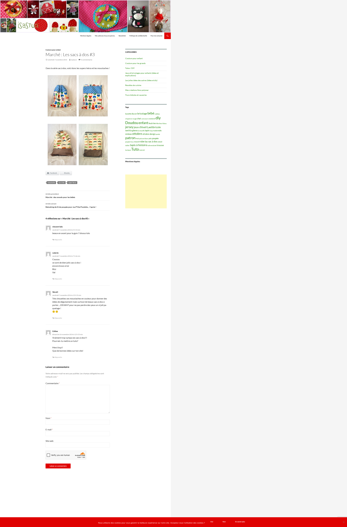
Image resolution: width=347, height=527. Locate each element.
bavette (128, 114)
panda (158, 134)
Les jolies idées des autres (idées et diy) (141, 80)
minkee (128, 134)
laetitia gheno (131, 130)
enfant (143, 123)
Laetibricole (154, 127)
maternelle (157, 130)
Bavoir (134, 114)
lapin (147, 130)
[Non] (343, 522)
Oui (211, 522)
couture (152, 118)
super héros (72, 182)
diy (158, 117)
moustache (51, 182)
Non (224, 522)
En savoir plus (240, 522)
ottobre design (148, 134)
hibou (164, 123)
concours (144, 119)
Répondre (58, 240)
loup (151, 131)
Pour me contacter (157, 36)
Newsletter (122, 36)
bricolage (142, 113)
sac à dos (62, 182)
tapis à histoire (138, 145)
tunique (128, 150)
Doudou (131, 123)
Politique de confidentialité (138, 36)
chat (139, 118)
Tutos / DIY (130, 68)
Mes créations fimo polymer (137, 90)
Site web (49, 441)
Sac (146, 141)
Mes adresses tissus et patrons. (105, 36)
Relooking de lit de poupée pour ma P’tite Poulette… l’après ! (71, 205)
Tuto (135, 149)
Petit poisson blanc (142, 138)
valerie (55, 253)
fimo (160, 123)
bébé (150, 113)
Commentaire (53, 383)
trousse (160, 145)
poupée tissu (129, 142)
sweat (160, 142)
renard (136, 142)
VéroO (55, 292)
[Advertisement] (146, 191)
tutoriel (142, 150)
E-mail (49, 429)
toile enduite (151, 145)
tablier (127, 145)
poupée (155, 138)
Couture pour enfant (53, 50)
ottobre (137, 133)
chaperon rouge (131, 119)
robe (141, 141)
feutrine (152, 123)
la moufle (141, 131)
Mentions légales (85, 36)
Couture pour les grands (135, 63)
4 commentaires (86, 60)
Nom (48, 418)
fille (157, 123)
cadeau (157, 114)
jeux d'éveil (140, 127)
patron (130, 138)
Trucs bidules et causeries (136, 95)
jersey (129, 127)
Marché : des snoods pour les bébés (60, 195)
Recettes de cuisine (133, 85)
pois (150, 138)
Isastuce (74, 60)
